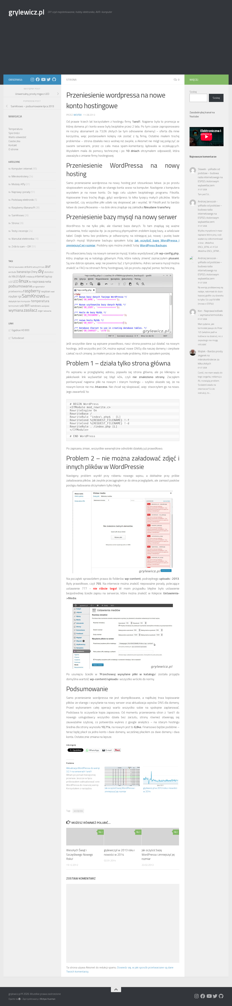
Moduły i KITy (18, 184)
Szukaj (193, 92)
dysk (22, 276)
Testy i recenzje (20, 231)
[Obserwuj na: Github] (54, 79)
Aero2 (11, 267)
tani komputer (24, 301)
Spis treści (14, 133)
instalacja (30, 276)
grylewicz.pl (26, 12)
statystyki (12, 301)
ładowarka (47, 311)
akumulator (19, 267)
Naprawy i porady (21, 192)
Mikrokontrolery (20, 176)
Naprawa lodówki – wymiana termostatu (210, 313)
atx (43, 267)
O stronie (13, 149)
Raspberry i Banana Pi (23, 207)
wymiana (15, 310)
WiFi (27, 305)
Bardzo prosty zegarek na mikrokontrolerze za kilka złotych (210, 357)
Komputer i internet (22, 169)
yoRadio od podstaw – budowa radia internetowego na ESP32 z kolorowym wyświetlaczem (210, 177)
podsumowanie (20, 286)
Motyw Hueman (47, 999)
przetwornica (15, 291)
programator (39, 286)
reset (53, 291)
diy (41, 271)
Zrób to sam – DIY (21, 246)
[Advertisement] (116, 49)
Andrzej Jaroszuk (207, 201)
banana (21, 271)
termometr (13, 306)
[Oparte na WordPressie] (19, 999)
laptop (48, 276)
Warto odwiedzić (17, 137)
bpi (28, 271)
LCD (10, 282)
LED (15, 281)
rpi (19, 296)
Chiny (34, 271)
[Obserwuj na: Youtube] (43, 79)
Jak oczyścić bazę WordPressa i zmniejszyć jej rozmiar (120, 789)
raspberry (31, 291)
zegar (40, 310)
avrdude (12, 272)
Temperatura (15, 129)
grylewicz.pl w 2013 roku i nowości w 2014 (160, 789)
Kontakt (12, 145)
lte (30, 282)
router (12, 296)
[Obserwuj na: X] (49, 79)
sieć (47, 296)
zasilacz (30, 310)
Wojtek (78, 115)
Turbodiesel (18, 338)
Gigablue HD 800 (20, 330)
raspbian (45, 291)
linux (23, 281)
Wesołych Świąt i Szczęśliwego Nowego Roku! (79, 854)
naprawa (38, 281)
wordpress (78, 810)
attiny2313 (37, 267)
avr (48, 266)
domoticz (48, 272)
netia (48, 281)
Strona (71, 80)
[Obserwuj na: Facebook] (38, 79)
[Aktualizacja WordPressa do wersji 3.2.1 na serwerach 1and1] (85, 778)
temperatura (40, 300)
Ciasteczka (14, 141)
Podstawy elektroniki (23, 200)
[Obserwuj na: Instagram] (32, 79)
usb (22, 305)
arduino (28, 267)
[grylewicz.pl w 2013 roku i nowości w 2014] (160, 776)
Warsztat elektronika (23, 239)
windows (36, 306)
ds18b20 (13, 276)
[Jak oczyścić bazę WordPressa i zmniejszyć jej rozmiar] (122, 776)
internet (39, 276)
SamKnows (18, 215)
